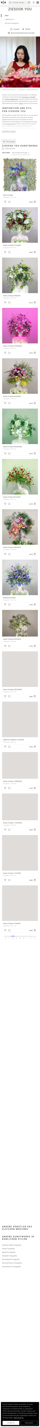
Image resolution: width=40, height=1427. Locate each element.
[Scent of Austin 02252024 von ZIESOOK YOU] (20, 623)
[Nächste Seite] (34, 938)
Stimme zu (11, 1423)
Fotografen (21, 89)
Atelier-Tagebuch (12, 23)
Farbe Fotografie (8, 1249)
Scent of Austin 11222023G (12, 823)
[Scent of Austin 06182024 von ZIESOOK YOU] (20, 376)
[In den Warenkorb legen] (35, 202)
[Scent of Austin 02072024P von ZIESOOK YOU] (20, 669)
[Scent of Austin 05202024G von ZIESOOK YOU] (20, 426)
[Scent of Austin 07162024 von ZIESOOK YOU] (20, 225)
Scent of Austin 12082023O (12, 781)
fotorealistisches (10, 124)
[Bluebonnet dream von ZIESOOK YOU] (20, 577)
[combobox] (19, 153)
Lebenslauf (9, 19)
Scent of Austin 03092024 (12, 547)
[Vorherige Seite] (5, 938)
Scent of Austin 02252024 (12, 639)
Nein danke (29, 1423)
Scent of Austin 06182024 (12, 396)
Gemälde (32, 97)
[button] (37, 2)
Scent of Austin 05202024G (12, 446)
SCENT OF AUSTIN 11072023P (13, 740)
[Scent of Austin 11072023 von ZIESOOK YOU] (20, 853)
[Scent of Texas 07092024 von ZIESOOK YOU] (20, 275)
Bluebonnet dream (9, 598)
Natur (21, 103)
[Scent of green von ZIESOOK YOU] (20, 174)
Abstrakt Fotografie (9, 1256)
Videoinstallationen (11, 99)
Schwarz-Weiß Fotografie (11, 1245)
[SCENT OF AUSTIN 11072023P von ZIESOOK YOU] (20, 719)
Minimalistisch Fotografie (12, 1263)
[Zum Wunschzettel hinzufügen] (5, 202)
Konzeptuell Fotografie (10, 1259)
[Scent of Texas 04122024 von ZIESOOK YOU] (20, 476)
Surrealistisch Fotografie (11, 1267)
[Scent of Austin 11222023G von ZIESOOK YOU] (20, 807)
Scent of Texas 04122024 (12, 497)
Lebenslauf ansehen (9, 131)
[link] (29, 2)
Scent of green (8, 195)
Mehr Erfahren (19, 1418)
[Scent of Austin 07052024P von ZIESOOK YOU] (20, 325)
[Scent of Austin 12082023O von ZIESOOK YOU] (20, 765)
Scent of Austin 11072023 (12, 873)
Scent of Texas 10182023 (12, 923)
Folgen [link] (15, 29)
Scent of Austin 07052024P (12, 346)
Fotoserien (25, 97)
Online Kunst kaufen (9, 89)
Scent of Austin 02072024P (12, 689)
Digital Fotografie (8, 1252)
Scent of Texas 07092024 (12, 295)
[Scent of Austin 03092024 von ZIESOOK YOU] (20, 527)
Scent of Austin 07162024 (12, 245)
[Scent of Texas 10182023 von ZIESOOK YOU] (20, 903)
